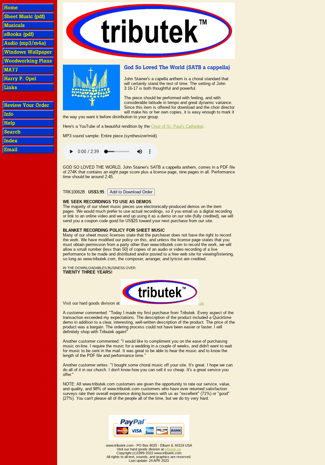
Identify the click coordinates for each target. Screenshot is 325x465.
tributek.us (173, 449)
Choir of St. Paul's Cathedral (177, 126)
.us (201, 303)
